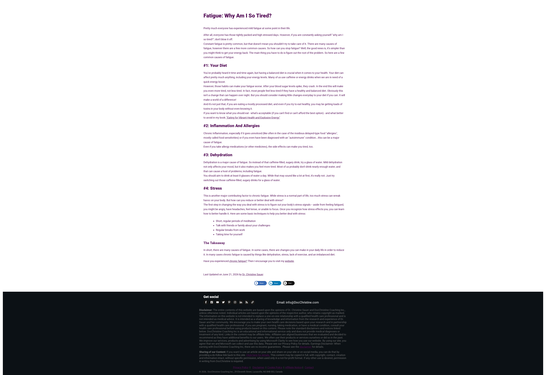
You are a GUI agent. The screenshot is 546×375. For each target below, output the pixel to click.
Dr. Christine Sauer (252, 274)
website (289, 261)
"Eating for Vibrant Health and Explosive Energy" (253, 117)
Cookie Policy (274, 367)
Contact (309, 367)
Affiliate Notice (293, 367)
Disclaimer (258, 367)
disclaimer (306, 346)
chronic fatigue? (238, 261)
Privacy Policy (241, 367)
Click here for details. (258, 355)
